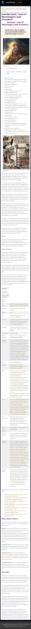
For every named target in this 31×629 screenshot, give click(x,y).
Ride (3, 556)
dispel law (20, 452)
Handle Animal (13, 379)
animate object (19, 447)
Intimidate (14, 380)
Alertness (12, 399)
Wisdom (12, 368)
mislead (23, 459)
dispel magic (12, 504)
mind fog (23, 510)
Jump (11, 382)
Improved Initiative (18, 406)
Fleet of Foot (18, 402)
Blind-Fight (26, 399)
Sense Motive (15, 395)
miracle (18, 459)
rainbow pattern (8, 509)
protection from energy (19, 460)
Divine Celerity (13, 427)
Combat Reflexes (14, 401)
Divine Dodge (21, 427)
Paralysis (12, 423)
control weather (10, 514)
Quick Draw (16, 409)
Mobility (23, 407)
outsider (4, 297)
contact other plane (11, 510)
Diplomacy (22, 374)
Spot (22, 395)
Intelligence (21, 366)
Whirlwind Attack (22, 414)
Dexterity (16, 308)
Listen (26, 390)
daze (14, 494)
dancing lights (9, 494)
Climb (15, 370)
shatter (22, 462)
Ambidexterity (18, 399)
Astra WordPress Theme (21, 626)
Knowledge (18, 382)
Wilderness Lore (16, 396)
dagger (26, 321)
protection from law (15, 462)
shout (14, 509)
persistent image (13, 512)
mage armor (24, 497)
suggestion (22, 354)
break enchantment (21, 449)
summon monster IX (19, 463)
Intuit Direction (23, 380)
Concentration (23, 370)
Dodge (20, 401)
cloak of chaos (22, 450)
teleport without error (15, 348)
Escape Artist (5, 554)
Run (21, 409)
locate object (16, 457)
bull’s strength (13, 501)
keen (22, 321)
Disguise (12, 375)
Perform (18, 393)
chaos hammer (14, 450)
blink (7, 504)
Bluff (11, 370)
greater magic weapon (22, 504)
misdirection (12, 502)
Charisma (18, 368)
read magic (14, 496)
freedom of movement (20, 455)
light (9, 496)
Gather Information (20, 377)
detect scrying (10, 507)
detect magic (19, 494)
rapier (16, 319)
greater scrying (19, 514)
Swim (26, 395)
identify (18, 497)
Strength (12, 365)
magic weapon (8, 499)
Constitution (13, 366)
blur (7, 501)
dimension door (14, 452)
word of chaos (16, 467)
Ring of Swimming (23, 565)
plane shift (10, 515)
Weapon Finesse (14, 412)
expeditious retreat (18, 454)
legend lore (17, 507)
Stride (15, 429)
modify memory (25, 507)
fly (13, 455)
